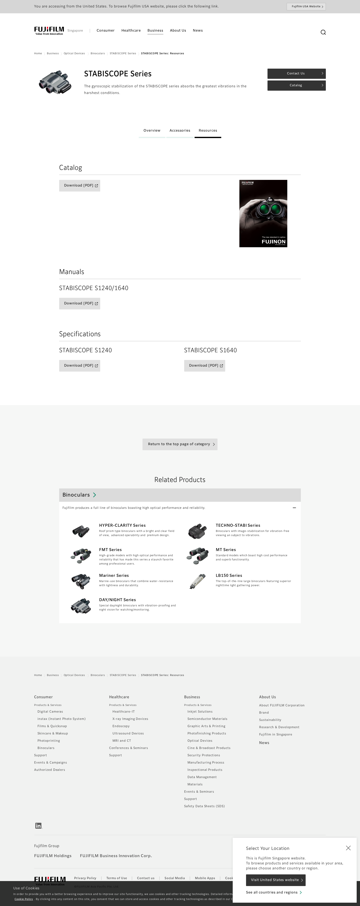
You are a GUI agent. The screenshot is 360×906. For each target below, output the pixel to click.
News (264, 743)
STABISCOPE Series (123, 53)
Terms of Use (116, 878)
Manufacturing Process (206, 762)
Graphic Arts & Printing (206, 726)
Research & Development (279, 727)
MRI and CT (121, 740)
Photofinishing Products (207, 733)
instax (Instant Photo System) (62, 719)
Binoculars (98, 53)
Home (38, 53)
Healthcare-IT (123, 711)
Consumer (43, 697)
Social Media (175, 878)
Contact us (146, 878)
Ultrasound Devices (128, 733)
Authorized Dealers (49, 770)
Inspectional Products (205, 770)
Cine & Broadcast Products (209, 748)
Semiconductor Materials (208, 719)
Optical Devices (75, 53)
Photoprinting (49, 740)
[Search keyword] (323, 32)
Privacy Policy (85, 878)
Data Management (202, 777)
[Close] (348, 847)
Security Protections (204, 755)
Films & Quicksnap (52, 726)
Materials (195, 784)
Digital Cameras (50, 711)
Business (53, 53)
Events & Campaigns (50, 762)
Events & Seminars (199, 791)
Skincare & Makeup (53, 733)
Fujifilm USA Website (306, 6)
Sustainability (270, 720)
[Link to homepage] (49, 31)
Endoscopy (121, 726)
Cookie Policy (24, 899)
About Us (267, 697)
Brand (264, 712)
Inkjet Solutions (200, 711)
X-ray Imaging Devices (130, 719)
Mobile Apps (205, 878)
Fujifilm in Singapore (275, 734)
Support (40, 755)
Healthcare (119, 697)
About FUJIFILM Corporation (282, 705)
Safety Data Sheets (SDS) (204, 806)
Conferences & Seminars (128, 748)
